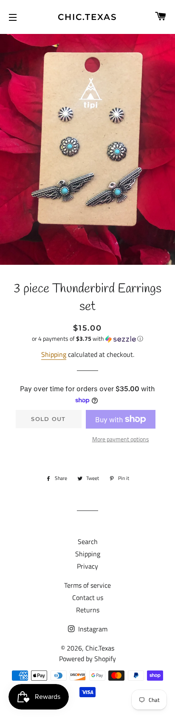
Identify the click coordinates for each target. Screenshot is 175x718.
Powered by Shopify (87, 658)
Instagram (91, 629)
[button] (87, 338)
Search (88, 541)
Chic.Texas (87, 17)
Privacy (87, 566)
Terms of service (87, 585)
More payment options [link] (120, 439)
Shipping (53, 354)
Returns (87, 610)
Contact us (87, 597)
